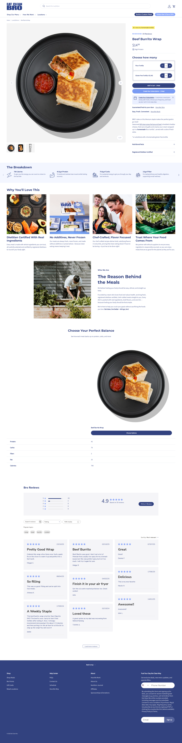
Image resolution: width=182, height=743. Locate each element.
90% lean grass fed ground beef (150, 124)
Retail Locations (12, 689)
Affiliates (94, 689)
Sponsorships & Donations (100, 693)
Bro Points (10, 681)
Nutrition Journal (97, 685)
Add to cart (153, 85)
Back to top (90, 665)
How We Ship (160, 107)
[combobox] (95, 6)
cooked (47, 532)
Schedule (53, 685)
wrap (26, 532)
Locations (41, 15)
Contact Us (53, 681)
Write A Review (146, 504)
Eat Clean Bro (14, 733)
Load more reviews (91, 646)
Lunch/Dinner (15, 20)
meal (32, 532)
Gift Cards (10, 685)
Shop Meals (11, 677)
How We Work (28, 15)
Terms (155, 711)
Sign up (169, 720)
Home (8, 20)
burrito (39, 532)
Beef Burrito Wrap (25, 20)
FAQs (51, 677)
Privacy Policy (146, 711)
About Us (94, 681)
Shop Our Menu (13, 15)
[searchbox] (31, 521)
